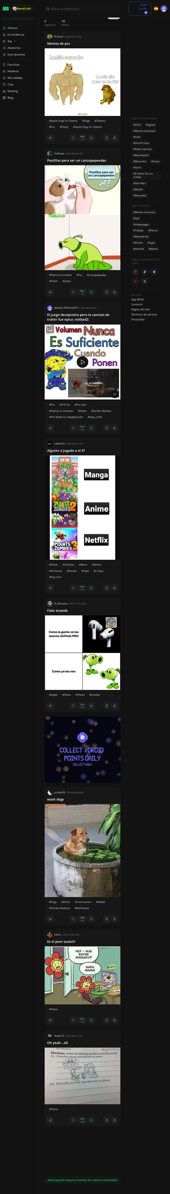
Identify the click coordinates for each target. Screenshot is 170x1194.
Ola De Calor (142, 143)
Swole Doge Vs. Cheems (88, 127)
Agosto (151, 124)
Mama (154, 248)
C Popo (99, 570)
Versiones (56, 570)
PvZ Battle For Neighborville (67, 417)
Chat (10, 84)
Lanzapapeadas (97, 275)
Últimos (12, 28)
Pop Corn (56, 577)
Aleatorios (14, 48)
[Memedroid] (6, 9)
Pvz (53, 127)
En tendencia (15, 34)
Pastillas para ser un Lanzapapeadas (76, 160)
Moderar (13, 71)
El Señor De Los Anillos (143, 175)
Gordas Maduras (60, 908)
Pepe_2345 (95, 417)
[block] (114, 137)
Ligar (152, 242)
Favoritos (13, 64)
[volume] (115, 394)
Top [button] (10, 41)
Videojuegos (142, 224)
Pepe (86, 570)
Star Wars (140, 183)
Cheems (100, 120)
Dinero (139, 242)
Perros (153, 230)
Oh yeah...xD (57, 1042)
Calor (138, 136)
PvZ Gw (65, 404)
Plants (64, 127)
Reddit (101, 902)
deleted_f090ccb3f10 (66, 307)
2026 (138, 124)
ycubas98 (59, 792)
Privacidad (137, 319)
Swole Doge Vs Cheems (64, 120)
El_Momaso (60, 603)
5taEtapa (59, 153)
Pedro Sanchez (143, 149)
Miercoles (140, 195)
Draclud (58, 36)
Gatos (67, 281)
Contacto (137, 304)
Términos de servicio (144, 314)
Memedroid (141, 236)
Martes (139, 189)
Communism (84, 902)
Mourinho (140, 161)
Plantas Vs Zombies (62, 411)
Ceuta (156, 161)
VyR (137, 218)
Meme (97, 564)
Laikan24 (59, 443)
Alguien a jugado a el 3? (66, 450)
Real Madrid (142, 155)
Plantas (72, 570)
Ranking (12, 91)
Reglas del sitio (140, 309)
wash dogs (55, 799)
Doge (87, 120)
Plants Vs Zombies (61, 275)
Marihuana (82, 908)
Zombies (69, 564)
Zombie (95, 694)
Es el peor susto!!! (61, 941)
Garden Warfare (102, 411)
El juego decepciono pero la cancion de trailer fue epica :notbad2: (78, 317)
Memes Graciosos (145, 130)
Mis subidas (14, 78)
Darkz (57, 934)
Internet (139, 248)
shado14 (59, 1035)
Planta (81, 694)
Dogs (54, 902)
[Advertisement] (146, 62)
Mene (84, 564)
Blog (10, 98)
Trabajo (139, 230)
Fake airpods (57, 610)
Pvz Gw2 (81, 404)
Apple (54, 694)
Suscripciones (16, 54)
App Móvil (137, 299)
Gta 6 (138, 167)
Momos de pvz (58, 43)
